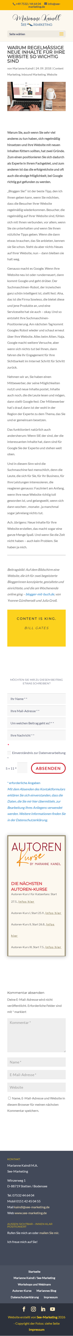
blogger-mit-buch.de (40, 594)
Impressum (51, 1297)
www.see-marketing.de (31, 1213)
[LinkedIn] (43, 1309)
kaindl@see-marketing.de (31, 1207)
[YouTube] (52, 1309)
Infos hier (26, 901)
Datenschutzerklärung (31, 820)
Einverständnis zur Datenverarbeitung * (36, 755)
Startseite (34, 1271)
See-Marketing (47, 1317)
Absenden (48, 768)
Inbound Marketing (33, 74)
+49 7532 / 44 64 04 (28, 3)
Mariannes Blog (46, 1290)
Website (52, 74)
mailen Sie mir (48, 1233)
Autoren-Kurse (21, 1290)
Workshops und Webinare (34, 1284)
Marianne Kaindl (23, 68)
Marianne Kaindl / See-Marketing (34, 1278)
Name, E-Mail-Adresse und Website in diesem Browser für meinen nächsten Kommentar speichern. (36, 1104)
